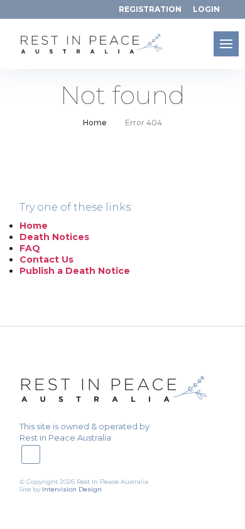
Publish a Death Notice (74, 270)
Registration (150, 9)
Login (206, 9)
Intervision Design (72, 489)
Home (95, 122)
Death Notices (54, 237)
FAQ (29, 248)
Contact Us (46, 259)
